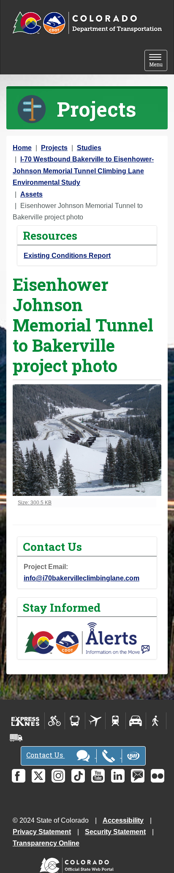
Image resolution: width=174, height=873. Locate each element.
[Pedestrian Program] (156, 720)
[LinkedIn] (118, 776)
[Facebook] (18, 776)
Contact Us (45, 754)
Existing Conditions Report (67, 255)
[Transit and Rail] (75, 720)
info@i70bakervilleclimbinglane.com (81, 578)
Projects (54, 147)
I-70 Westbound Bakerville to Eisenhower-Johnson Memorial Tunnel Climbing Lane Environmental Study (83, 171)
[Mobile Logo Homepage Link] (87, 23)
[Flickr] (157, 776)
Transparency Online (46, 843)
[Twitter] (38, 776)
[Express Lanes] (25, 720)
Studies (89, 147)
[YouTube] (98, 776)
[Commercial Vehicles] (16, 737)
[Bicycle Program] (54, 720)
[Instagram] (58, 776)
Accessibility (123, 820)
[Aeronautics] (95, 720)
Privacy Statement (42, 831)
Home (22, 147)
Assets (31, 194)
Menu (158, 61)
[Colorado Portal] (78, 863)
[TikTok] (78, 776)
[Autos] (135, 720)
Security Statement (115, 831)
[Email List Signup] (138, 776)
